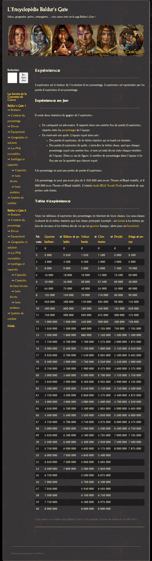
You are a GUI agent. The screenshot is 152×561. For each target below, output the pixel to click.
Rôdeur (67, 236)
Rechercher (13, 70)
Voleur (85, 236)
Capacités (20, 170)
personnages (69, 130)
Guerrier (50, 236)
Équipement (18, 132)
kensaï (121, 221)
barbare (49, 242)
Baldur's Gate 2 (76, 519)
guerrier (94, 226)
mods (96, 185)
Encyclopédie (91, 519)
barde (84, 242)
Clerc (101, 236)
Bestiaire (16, 110)
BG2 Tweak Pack (111, 185)
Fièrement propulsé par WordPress (27, 553)
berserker (132, 226)
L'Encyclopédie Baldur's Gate (38, 9)
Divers (15, 126)
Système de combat (109, 519)
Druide (118, 236)
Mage (132, 236)
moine (101, 242)
